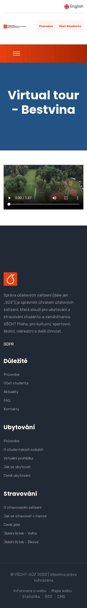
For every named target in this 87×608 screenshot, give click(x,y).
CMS (61, 596)
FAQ (7, 400)
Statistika (31, 596)
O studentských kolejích (24, 449)
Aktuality (11, 392)
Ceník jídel (12, 525)
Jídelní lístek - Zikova (21, 542)
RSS (48, 596)
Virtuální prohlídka (18, 458)
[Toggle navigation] (16, 53)
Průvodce (46, 26)
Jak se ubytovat (17, 467)
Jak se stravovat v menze (25, 516)
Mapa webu (61, 591)
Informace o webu (30, 591)
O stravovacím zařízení (22, 507)
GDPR (9, 344)
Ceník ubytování (17, 475)
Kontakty (11, 409)
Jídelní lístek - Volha (20, 533)
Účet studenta (70, 26)
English (76, 6)
